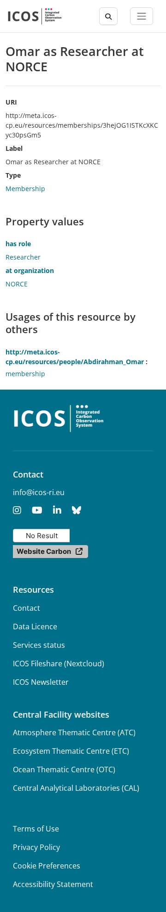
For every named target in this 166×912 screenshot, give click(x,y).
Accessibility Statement (53, 884)
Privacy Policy (36, 847)
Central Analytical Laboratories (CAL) (76, 788)
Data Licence (35, 626)
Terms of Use (36, 829)
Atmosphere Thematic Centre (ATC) (74, 732)
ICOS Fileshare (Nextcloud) (58, 663)
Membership (25, 188)
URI (11, 102)
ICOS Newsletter (41, 682)
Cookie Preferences (46, 866)
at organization (30, 270)
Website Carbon (44, 551)
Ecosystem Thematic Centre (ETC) (71, 751)
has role (18, 243)
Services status (39, 645)
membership (25, 373)
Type (13, 175)
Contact (26, 608)
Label (14, 148)
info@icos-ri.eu (39, 492)
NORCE (17, 283)
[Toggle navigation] (141, 16)
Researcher (23, 257)
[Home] (34, 16)
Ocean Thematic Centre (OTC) (64, 769)
